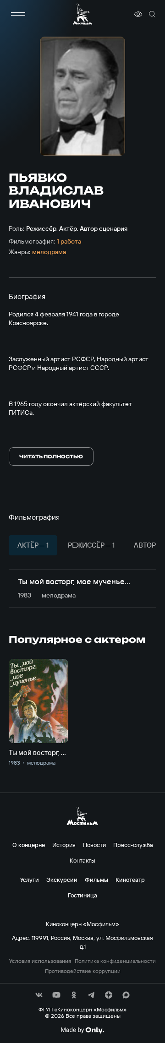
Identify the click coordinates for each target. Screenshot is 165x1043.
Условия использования (40, 961)
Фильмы (96, 879)
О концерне (28, 844)
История (64, 844)
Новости (94, 844)
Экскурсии (61, 879)
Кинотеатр (130, 879)
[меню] (18, 14)
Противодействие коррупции (83, 971)
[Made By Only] (82, 1030)
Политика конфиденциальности (115, 961)
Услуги (29, 879)
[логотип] (82, 14)
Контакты (82, 860)
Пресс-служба (133, 844)
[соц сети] (39, 995)
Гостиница (82, 895)
